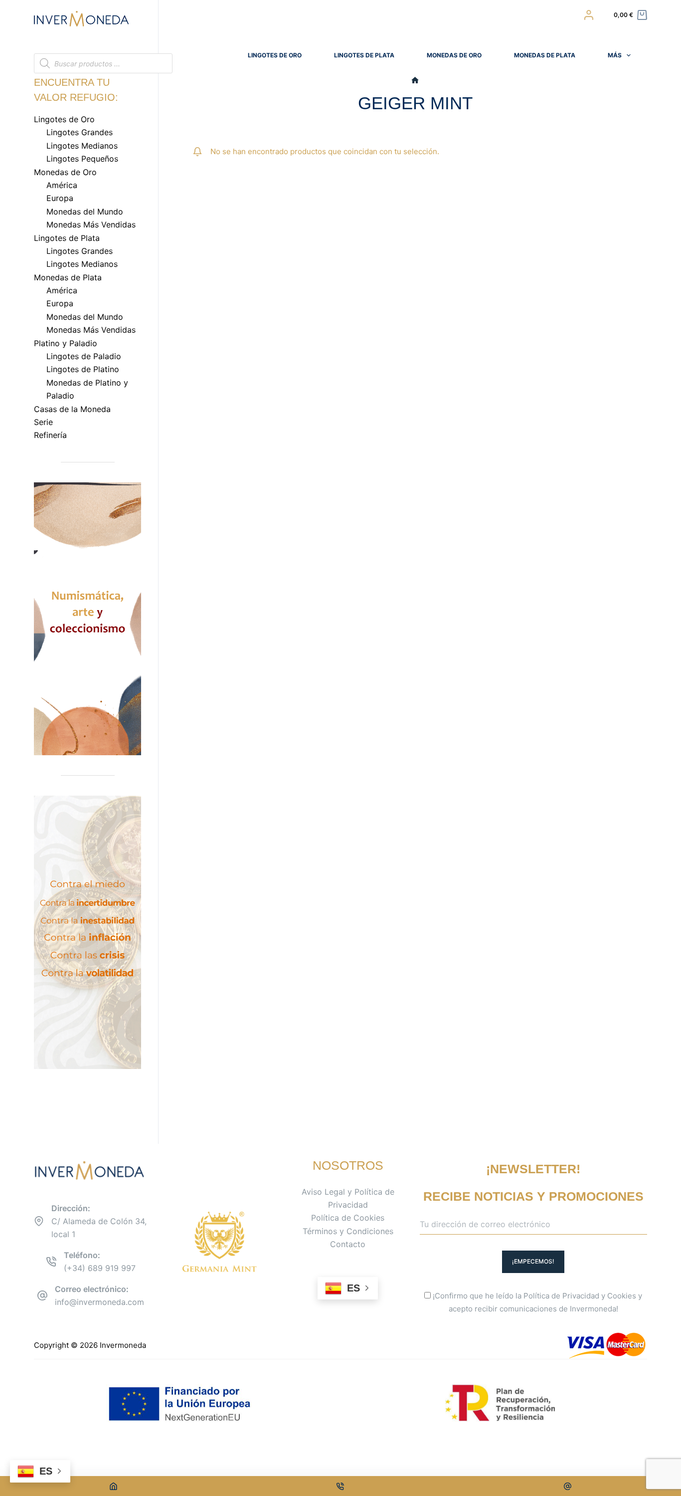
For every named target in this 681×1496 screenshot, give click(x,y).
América (61, 185)
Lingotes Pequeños (82, 159)
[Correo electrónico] (568, 1486)
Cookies (621, 1295)
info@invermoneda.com (99, 1302)
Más (615, 55)
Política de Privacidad (561, 1295)
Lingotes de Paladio (83, 356)
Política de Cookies (347, 1218)
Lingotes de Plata (364, 55)
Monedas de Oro (454, 55)
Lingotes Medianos (82, 146)
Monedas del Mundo (84, 211)
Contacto (347, 1244)
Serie (43, 422)
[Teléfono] (341, 1486)
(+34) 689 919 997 (100, 1268)
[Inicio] (415, 80)
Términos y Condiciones (348, 1231)
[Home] (113, 1486)
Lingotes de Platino (82, 369)
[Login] (589, 15)
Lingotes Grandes (79, 132)
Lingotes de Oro (275, 55)
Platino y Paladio (65, 343)
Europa (59, 198)
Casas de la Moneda (72, 409)
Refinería (50, 435)
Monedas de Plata (544, 55)
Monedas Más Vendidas (91, 224)
